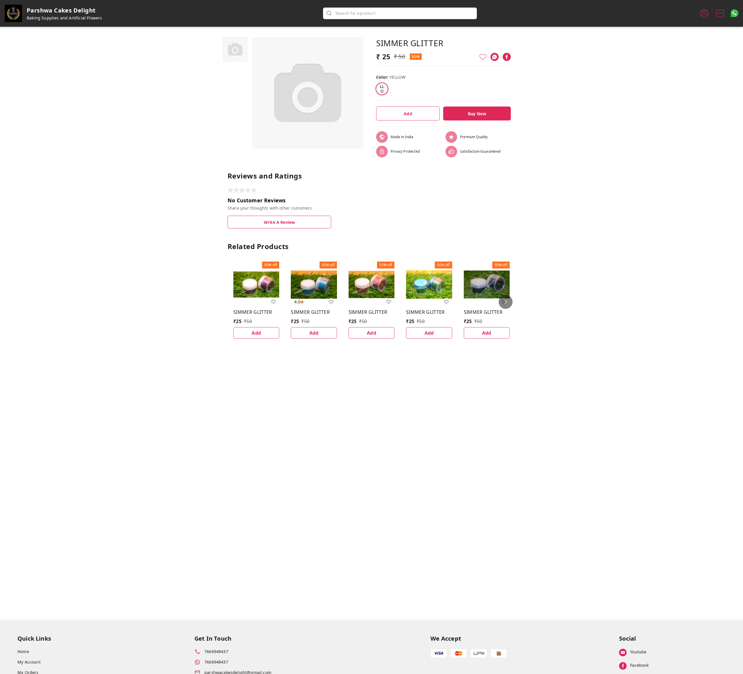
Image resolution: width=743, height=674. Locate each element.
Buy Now (477, 113)
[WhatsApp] (494, 57)
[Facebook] (507, 57)
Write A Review (279, 222)
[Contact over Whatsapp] (734, 13)
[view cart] (720, 13)
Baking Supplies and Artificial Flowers (64, 18)
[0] (720, 13)
